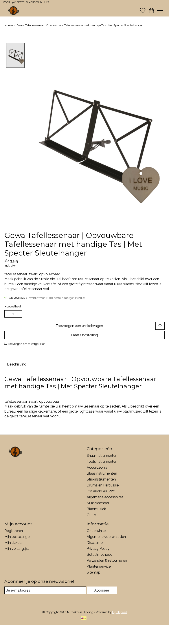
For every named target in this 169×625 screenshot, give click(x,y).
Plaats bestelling (84, 335)
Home (8, 25)
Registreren (13, 531)
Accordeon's (97, 467)
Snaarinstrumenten (102, 455)
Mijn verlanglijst (16, 548)
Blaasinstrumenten (102, 473)
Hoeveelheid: (13, 306)
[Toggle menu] (160, 10)
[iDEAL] (83, 618)
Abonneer (102, 590)
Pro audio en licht (101, 491)
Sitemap (93, 572)
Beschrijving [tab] (16, 364)
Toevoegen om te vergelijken (27, 343)
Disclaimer (95, 543)
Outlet (92, 515)
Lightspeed (119, 612)
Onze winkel (97, 531)
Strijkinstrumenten (101, 479)
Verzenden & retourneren (107, 560)
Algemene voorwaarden (106, 537)
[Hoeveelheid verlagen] (8, 314)
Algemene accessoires (105, 497)
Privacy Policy (98, 548)
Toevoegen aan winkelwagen (79, 326)
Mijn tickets (13, 543)
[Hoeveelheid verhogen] (18, 314)
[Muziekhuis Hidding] (13, 10)
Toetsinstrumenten (102, 461)
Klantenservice (99, 566)
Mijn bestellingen (17, 537)
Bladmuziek (96, 509)
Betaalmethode (99, 554)
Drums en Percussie (103, 485)
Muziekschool (98, 503)
